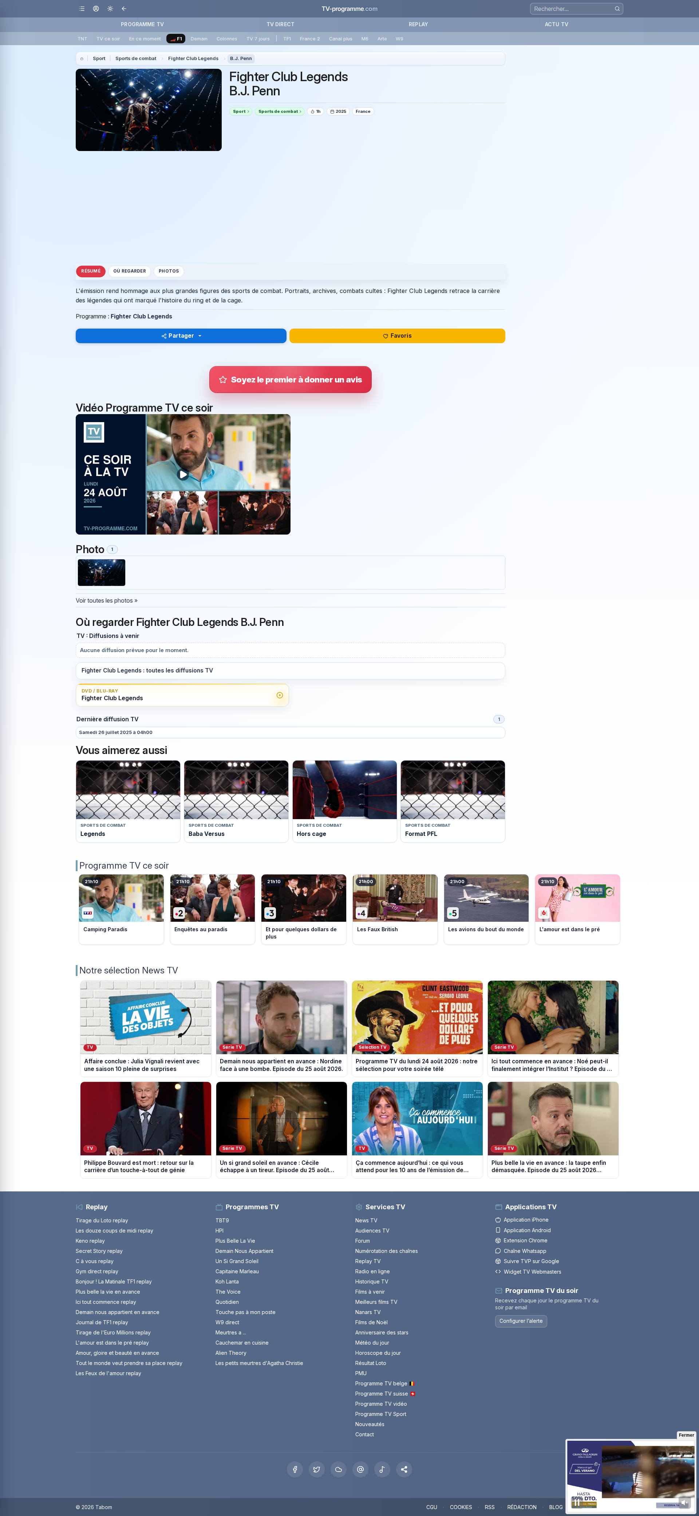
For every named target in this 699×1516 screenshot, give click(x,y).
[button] (404, 1469)
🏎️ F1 (176, 38)
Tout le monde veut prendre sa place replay (129, 1363)
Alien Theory (231, 1353)
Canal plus (340, 38)
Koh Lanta (227, 1281)
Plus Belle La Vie (235, 1241)
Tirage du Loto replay (102, 1220)
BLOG (556, 1507)
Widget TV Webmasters (532, 1272)
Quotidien (227, 1302)
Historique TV (371, 1281)
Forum (362, 1241)
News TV (366, 1220)
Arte (382, 38)
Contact (364, 1434)
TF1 (287, 38)
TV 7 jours (258, 38)
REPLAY (418, 24)
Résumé (90, 271)
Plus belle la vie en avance (108, 1292)
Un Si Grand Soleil (237, 1261)
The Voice (228, 1292)
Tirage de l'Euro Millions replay (113, 1332)
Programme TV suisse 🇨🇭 (385, 1393)
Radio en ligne (372, 1271)
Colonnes (227, 38)
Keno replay (90, 1241)
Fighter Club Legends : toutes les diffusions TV (147, 670)
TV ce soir (108, 38)
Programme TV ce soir (124, 865)
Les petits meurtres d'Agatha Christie (259, 1363)
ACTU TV (556, 24)
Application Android (527, 1230)
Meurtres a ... (231, 1332)
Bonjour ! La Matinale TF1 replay (114, 1281)
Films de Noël (371, 1322)
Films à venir (370, 1292)
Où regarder (129, 271)
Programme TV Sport (380, 1414)
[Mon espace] (96, 9)
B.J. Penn (241, 58)
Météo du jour (372, 1343)
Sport (99, 58)
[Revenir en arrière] (124, 9)
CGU (431, 1507)
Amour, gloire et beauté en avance (117, 1353)
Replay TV (368, 1261)
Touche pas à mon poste (246, 1312)
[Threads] (360, 1469)
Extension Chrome (526, 1240)
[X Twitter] (317, 1469)
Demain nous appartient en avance (117, 1312)
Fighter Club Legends (193, 58)
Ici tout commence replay (106, 1302)
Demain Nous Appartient (244, 1251)
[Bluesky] (339, 1469)
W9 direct (227, 1322)
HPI (220, 1230)
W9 (399, 38)
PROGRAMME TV (142, 24)
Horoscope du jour (378, 1353)
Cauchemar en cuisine (242, 1343)
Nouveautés (369, 1424)
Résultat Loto (370, 1363)
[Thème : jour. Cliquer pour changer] (110, 9)
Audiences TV (372, 1230)
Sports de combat (135, 58)
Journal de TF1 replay (102, 1322)
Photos (169, 271)
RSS (490, 1507)
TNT (82, 38)
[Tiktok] (382, 1469)
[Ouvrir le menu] (82, 9)
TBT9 (222, 1220)
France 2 (310, 38)
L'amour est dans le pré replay (112, 1343)
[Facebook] (295, 1469)
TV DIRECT (280, 24)
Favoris (401, 335)
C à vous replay (95, 1261)
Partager (181, 335)
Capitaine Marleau (237, 1271)
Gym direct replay (97, 1271)
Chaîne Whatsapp (525, 1251)
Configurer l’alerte (521, 1321)
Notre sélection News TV (128, 970)
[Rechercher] (617, 8)
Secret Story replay (99, 1251)
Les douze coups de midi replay (114, 1230)
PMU (361, 1373)
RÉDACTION (522, 1507)
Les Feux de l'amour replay (108, 1373)
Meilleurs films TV (376, 1302)
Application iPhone (526, 1220)
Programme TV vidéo (381, 1404)
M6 (365, 38)
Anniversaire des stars (381, 1332)
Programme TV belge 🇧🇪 (385, 1383)
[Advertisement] (290, 207)
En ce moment (145, 38)
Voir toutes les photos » (107, 600)
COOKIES (461, 1507)
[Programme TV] (82, 58)
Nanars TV (368, 1312)
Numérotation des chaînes (386, 1251)
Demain (199, 38)
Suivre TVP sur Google (531, 1261)
